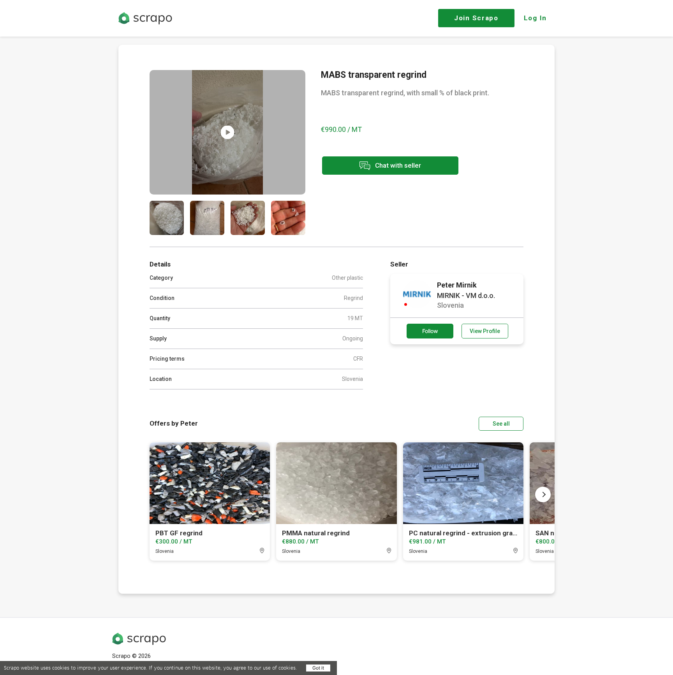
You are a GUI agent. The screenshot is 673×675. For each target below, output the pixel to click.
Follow (430, 331)
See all (501, 424)
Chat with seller (397, 165)
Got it (318, 668)
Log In (535, 18)
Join (476, 18)
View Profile (485, 331)
